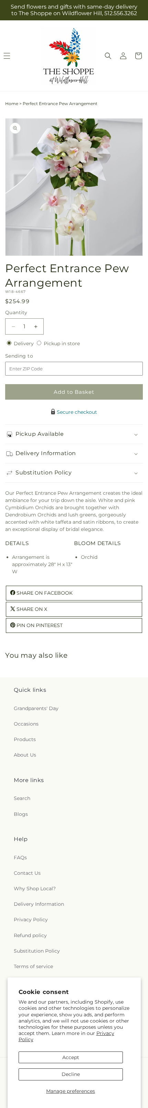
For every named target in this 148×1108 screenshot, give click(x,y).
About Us (25, 755)
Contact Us (27, 873)
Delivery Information (39, 904)
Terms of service (33, 966)
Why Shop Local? (35, 888)
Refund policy (30, 935)
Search (22, 798)
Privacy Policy (31, 919)
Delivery (24, 343)
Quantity (16, 312)
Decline (71, 1074)
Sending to (29, 356)
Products (25, 739)
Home (11, 103)
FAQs (20, 857)
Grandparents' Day (36, 708)
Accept (70, 1057)
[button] (108, 55)
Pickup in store (62, 343)
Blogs (21, 814)
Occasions (26, 724)
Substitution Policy (37, 951)
